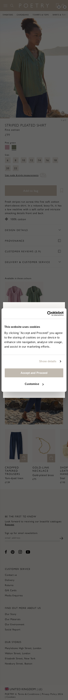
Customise (32, 383)
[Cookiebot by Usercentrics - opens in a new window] (48, 313)
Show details (47, 361)
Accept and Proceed (34, 372)
